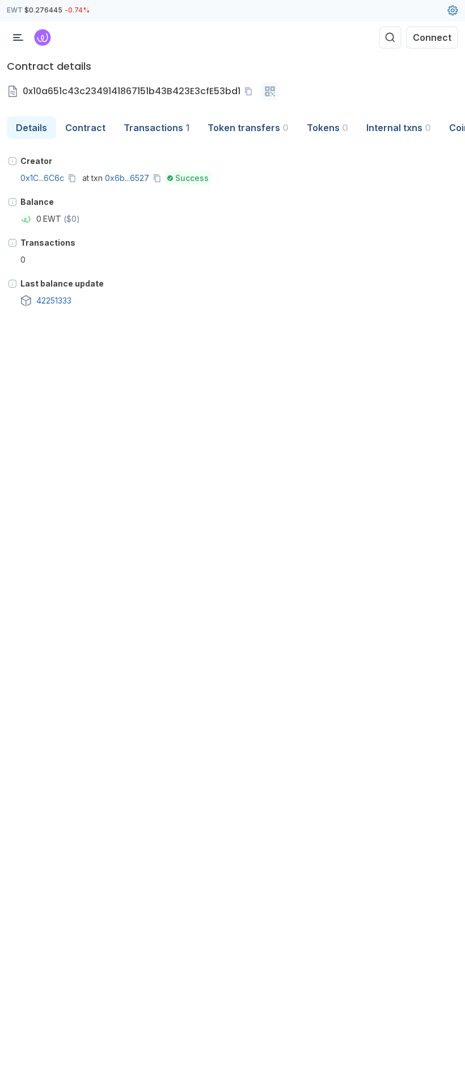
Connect (432, 37)
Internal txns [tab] (398, 127)
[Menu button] (18, 37)
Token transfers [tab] (248, 127)
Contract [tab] (85, 127)
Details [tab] (31, 127)
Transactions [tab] (156, 127)
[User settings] (452, 10)
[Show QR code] (270, 91)
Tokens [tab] (327, 127)
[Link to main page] (42, 37)
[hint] (12, 161)
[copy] (250, 91)
